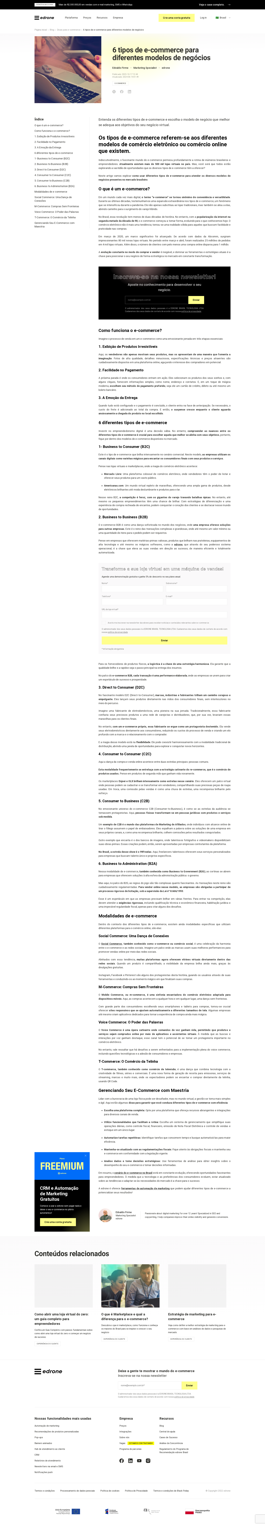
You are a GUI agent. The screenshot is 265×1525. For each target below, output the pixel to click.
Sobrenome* (171, 583)
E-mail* (169, 596)
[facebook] (121, 1461)
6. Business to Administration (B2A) (55, 186)
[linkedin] (130, 1461)
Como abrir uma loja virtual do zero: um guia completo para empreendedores (62, 1319)
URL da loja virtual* (110, 609)
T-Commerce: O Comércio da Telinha (55, 217)
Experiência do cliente (47, 1344)
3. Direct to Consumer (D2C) (50, 169)
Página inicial (41, 29)
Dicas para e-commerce (68, 29)
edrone (178, 544)
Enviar (196, 299)
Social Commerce (111, 943)
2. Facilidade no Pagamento (50, 141)
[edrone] (44, 18)
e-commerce (120, 83)
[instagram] (148, 1461)
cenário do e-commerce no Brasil (133, 1172)
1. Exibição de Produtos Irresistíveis (55, 136)
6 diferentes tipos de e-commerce (54, 153)
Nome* (105, 583)
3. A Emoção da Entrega (48, 147)
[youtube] (139, 1461)
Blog (52, 29)
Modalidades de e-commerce (51, 191)
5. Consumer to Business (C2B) (52, 180)
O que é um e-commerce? (49, 125)
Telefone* (106, 596)
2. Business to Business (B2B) (51, 164)
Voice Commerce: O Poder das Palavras (57, 211)
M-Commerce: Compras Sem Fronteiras (57, 206)
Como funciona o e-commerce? (52, 130)
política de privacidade (191, 311)
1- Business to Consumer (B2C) (52, 158)
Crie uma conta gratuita (176, 17)
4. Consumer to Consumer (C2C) (53, 175)
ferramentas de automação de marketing (145, 1188)
